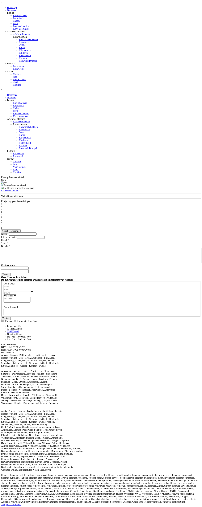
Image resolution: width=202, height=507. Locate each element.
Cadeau (16, 21)
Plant (15, 23)
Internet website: (9, 237)
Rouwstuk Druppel (28, 61)
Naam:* (5, 234)
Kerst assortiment (21, 29)
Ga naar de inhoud (9, 190)
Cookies (17, 85)
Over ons (11, 10)
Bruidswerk (18, 66)
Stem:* (4, 243)
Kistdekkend (25, 55)
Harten (22, 47)
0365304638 (13, 331)
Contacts (17, 74)
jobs (15, 77)
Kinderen (23, 53)
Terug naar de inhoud (11, 504)
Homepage (12, 7)
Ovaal (22, 45)
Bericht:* (5, 246)
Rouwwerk (18, 69)
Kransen (23, 58)
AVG (15, 82)
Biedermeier (24, 42)
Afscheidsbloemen (21, 34)
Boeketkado (18, 18)
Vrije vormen (25, 50)
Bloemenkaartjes (21, 26)
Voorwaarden (19, 79)
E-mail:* (5, 240)
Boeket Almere (20, 15)
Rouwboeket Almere (28, 39)
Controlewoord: (8, 265)
